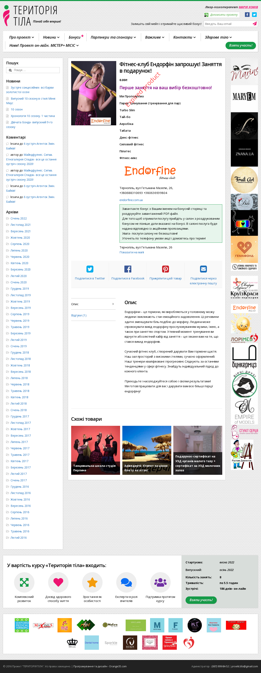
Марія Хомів (248, 7)
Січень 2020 (19, 282)
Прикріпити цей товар (165, 278)
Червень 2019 (20, 321)
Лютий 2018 (19, 403)
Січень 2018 (19, 410)
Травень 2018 (20, 391)
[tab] (93, 304)
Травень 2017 (20, 455)
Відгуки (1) (78, 315)
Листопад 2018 (21, 359)
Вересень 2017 (21, 435)
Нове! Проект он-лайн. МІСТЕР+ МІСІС (42, 45)
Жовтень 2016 (20, 499)
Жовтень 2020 (20, 237)
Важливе (153, 37)
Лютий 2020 (19, 276)
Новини (49, 37)
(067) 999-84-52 (220, 666)
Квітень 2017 (19, 461)
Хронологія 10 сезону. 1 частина (33, 116)
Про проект (20, 37)
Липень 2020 (19, 250)
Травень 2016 (20, 531)
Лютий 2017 (19, 474)
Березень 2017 (21, 467)
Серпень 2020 (20, 244)
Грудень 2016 (20, 486)
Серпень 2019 (20, 314)
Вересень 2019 (21, 308)
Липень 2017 (19, 442)
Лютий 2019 (19, 340)
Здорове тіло (216, 37)
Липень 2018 (19, 378)
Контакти (182, 37)
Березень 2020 (21, 269)
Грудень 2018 (20, 352)
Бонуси (75, 37)
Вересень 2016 (21, 506)
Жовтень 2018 (20, 365)
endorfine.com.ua (131, 200)
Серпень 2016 (20, 512)
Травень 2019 (20, 327)
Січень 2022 (19, 218)
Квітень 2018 (19, 397)
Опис (74, 304)
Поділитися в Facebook (127, 278)
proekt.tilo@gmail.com (244, 666)
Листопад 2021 (21, 225)
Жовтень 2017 (20, 429)
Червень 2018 (20, 384)
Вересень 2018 (21, 372)
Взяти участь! (240, 45)
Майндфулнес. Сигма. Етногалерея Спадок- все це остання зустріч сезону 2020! (31, 159)
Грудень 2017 (20, 416)
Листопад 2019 (21, 295)
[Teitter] (254, 15)
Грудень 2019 (20, 288)
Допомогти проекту (223, 15)
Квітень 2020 (19, 263)
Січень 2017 (19, 480)
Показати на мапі (131, 252)
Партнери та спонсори (112, 37)
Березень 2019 (21, 333)
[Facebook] (247, 15)
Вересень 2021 (21, 231)
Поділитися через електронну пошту (203, 280)
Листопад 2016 (21, 493)
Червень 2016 (20, 525)
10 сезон (17, 109)
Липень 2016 (19, 518)
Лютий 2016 (19, 538)
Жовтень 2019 (20, 301)
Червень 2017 (20, 448)
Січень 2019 (19, 346)
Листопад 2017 (21, 423)
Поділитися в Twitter (90, 278)
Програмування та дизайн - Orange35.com (100, 666)
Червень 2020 (20, 257)
